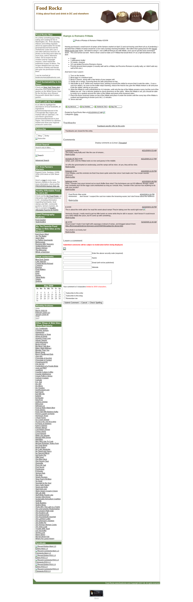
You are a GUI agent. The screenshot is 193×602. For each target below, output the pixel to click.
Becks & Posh (40, 344)
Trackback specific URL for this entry (111, 126)
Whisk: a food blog (42, 252)
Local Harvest (40, 434)
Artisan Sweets (41, 340)
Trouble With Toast (42, 529)
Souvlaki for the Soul (43, 483)
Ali (66, 222)
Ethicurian (39, 404)
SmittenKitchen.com (43, 246)
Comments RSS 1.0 (43, 562)
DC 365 (38, 384)
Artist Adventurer (41, 342)
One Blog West (41, 459)
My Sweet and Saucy (43, 451)
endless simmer (41, 402)
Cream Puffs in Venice (43, 376)
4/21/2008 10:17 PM (149, 159)
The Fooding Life (41, 513)
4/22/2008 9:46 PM (149, 181)
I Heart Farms (40, 418)
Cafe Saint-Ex (40, 261)
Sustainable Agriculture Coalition (48, 499)
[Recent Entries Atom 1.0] (45, 546)
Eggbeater (39, 398)
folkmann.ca (40, 406)
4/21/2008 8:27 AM (95, 112)
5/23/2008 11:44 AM (149, 222)
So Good (38, 481)
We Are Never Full (42, 537)
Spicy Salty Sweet (42, 485)
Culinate (38, 380)
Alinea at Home (41, 336)
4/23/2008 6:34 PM (149, 207)
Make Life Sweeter (42, 435)
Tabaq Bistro (40, 277)
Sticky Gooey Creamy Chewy (46, 491)
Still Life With (40, 493)
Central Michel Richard (44, 263)
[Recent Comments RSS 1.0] (47, 560)
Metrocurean (40, 242)
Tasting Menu (40, 505)
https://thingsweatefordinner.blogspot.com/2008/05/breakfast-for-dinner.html (94, 226)
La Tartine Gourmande (44, 240)
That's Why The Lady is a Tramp (47, 507)
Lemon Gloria (40, 432)
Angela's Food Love (43, 338)
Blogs (96, 598)
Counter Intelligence (43, 374)
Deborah (68, 171)
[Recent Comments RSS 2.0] (47, 569)
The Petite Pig (40, 523)
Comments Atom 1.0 (43, 553)
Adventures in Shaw (43, 334)
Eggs (76, 114)
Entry (47, 136)
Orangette (39, 463)
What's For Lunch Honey (44, 539)
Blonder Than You (42, 350)
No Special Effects (42, 453)
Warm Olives (40, 535)
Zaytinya (38, 281)
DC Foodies (40, 388)
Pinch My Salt (40, 465)
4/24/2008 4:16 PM (147, 194)
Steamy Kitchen (41, 248)
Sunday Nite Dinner (43, 497)
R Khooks (39, 471)
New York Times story (52, 87)
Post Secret (39, 467)
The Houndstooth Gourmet (45, 517)
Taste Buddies (40, 503)
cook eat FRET (41, 368)
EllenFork (39, 400)
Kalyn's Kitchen (41, 426)
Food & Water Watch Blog (45, 408)
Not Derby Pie (40, 455)
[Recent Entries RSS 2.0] (45, 564)
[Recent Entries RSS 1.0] (45, 555)
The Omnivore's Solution (44, 521)
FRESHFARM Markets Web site (47, 186)
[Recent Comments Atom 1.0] (47, 551)
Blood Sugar (40, 352)
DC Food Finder (52, 196)
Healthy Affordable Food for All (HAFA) (46, 209)
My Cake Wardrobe (42, 449)
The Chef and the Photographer (47, 509)
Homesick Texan (41, 416)
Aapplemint (39, 332)
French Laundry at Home (45, 414)
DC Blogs (39, 386)
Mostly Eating (40, 447)
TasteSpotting (40, 222)
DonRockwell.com (42, 390)
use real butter (40, 531)
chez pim (38, 356)
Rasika (38, 275)
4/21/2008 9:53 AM (149, 150)
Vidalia (38, 279)
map (44, 180)
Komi (37, 273)
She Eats (38, 475)
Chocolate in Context (43, 360)
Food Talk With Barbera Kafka (46, 412)
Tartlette (38, 501)
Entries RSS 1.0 (41, 558)
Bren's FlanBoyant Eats (44, 354)
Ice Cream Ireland (42, 420)
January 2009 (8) (42, 315)
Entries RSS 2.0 (41, 567)
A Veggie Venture (42, 330)
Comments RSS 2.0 (43, 571)
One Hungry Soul (42, 461)
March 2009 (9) (41, 311)
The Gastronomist (42, 515)
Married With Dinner (43, 437)
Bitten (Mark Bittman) (43, 348)
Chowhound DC (41, 362)
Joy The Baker (40, 236)
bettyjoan (68, 181)
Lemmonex (69, 150)
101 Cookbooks (41, 328)
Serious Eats (40, 473)
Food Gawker (40, 220)
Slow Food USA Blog (43, 479)
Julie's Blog (39, 238)
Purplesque (39, 469)
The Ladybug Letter (42, 519)
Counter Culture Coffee (44, 372)
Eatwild (38, 396)
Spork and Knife (41, 487)
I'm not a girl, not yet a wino (45, 422)
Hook (37, 271)
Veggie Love (40, 533)
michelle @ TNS (71, 159)
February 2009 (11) (42, 313)
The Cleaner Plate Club (44, 511)
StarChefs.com (41, 489)
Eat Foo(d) (39, 392)
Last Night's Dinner (42, 430)
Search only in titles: (43, 148)
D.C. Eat (38, 382)
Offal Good (39, 457)
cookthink (39, 370)
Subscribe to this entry (74, 293)
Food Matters (40, 269)
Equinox (38, 267)
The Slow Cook (41, 527)
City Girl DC (40, 364)
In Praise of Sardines (43, 424)
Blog (40, 136)
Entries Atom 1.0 (41, 549)
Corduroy (39, 265)
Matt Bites (39, 439)
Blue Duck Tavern (42, 260)
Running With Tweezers (44, 244)
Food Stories (40, 410)
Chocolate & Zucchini (43, 358)
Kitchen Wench (41, 428)
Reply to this (70, 154)
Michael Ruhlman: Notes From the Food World (47, 444)
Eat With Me (40, 394)
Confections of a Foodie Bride (46, 366)
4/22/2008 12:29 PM (149, 171)
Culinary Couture (42, 378)
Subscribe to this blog (74, 296)
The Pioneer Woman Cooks (46, 525)
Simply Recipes (41, 477)
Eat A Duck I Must (42, 234)
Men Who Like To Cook (44, 441)
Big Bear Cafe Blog (42, 346)
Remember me (72, 298)
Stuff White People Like (44, 495)
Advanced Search (42, 160)
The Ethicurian (41, 250)
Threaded (122, 143)
